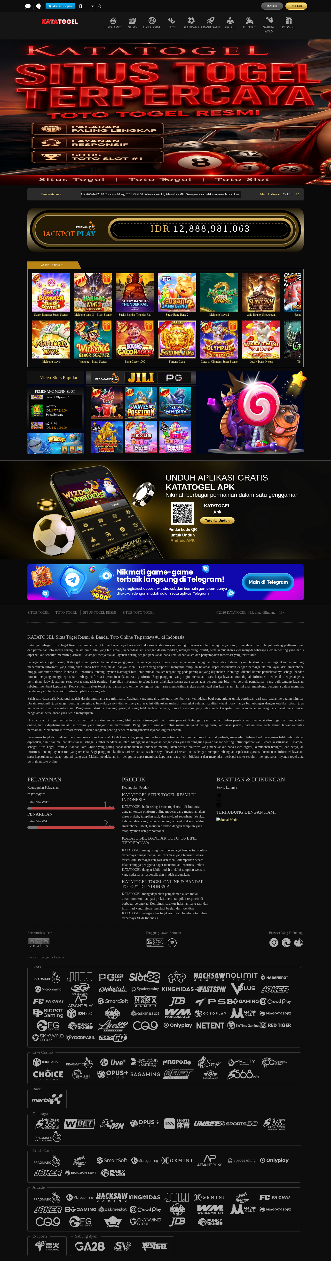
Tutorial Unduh (217, 520)
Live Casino (152, 27)
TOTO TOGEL (66, 612)
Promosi (288, 27)
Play (86, 233)
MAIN (54, 292)
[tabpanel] (165, 112)
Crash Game (211, 27)
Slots (132, 27)
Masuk (272, 6)
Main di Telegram (62, 6)
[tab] (107, 377)
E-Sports (249, 27)
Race (171, 27)
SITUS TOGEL (38, 612)
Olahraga (191, 27)
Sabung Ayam (269, 29)
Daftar (296, 6)
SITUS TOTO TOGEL (138, 612)
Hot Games (113, 27)
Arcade (230, 27)
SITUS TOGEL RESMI (99, 612)
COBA (110, 398)
